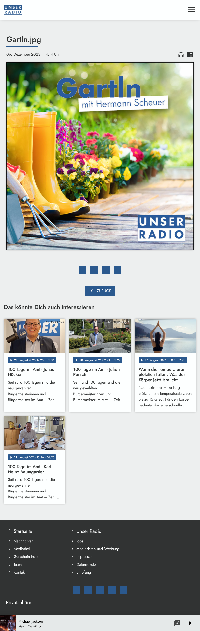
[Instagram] (100, 590)
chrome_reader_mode (189, 54)
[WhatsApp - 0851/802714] (123, 590)
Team (18, 564)
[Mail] (76, 590)
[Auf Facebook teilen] (82, 270)
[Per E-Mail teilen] (117, 270)
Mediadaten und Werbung (97, 549)
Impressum (84, 556)
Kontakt (20, 572)
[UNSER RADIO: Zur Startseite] (94, 10)
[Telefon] (112, 590)
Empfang (83, 572)
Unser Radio (88, 531)
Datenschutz (86, 564)
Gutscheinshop (26, 556)
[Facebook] (88, 590)
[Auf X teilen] (94, 270)
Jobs (79, 541)
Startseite (23, 531)
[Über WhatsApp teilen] (106, 270)
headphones (181, 54)
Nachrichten (23, 541)
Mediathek (22, 549)
